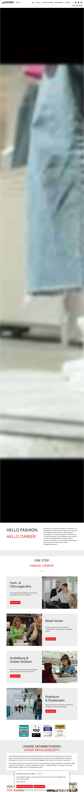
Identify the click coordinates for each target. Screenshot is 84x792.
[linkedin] (81, 2)
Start (33, 2)
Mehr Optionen (20, 781)
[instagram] (78, 2)
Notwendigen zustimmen (24, 786)
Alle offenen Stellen (77, 5)
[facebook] (76, 2)
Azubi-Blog (67, 2)
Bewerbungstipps (59, 2)
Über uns (38, 2)
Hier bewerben (15, 602)
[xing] (73, 2)
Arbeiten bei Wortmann (47, 2)
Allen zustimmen (39, 786)
